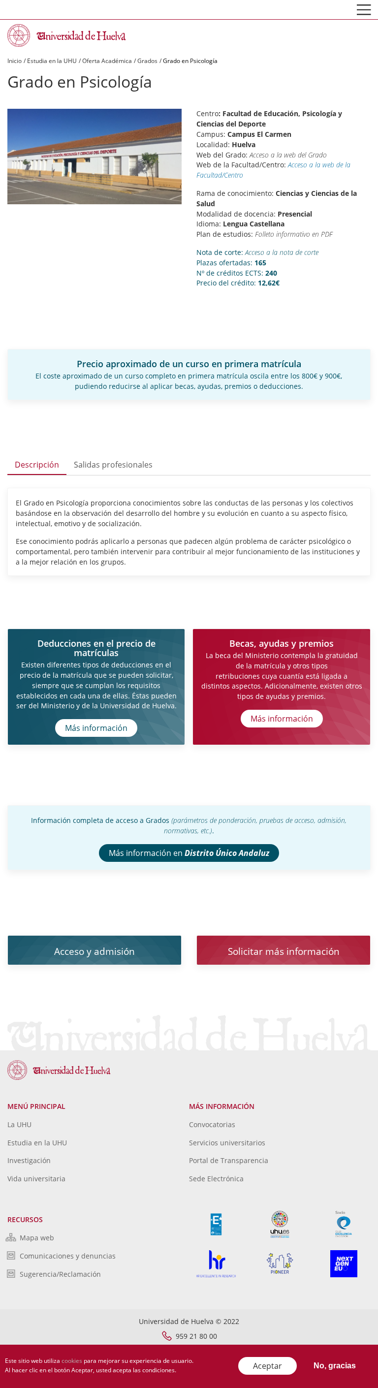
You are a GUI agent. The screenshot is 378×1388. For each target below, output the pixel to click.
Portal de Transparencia (228, 1160)
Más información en (189, 853)
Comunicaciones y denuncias (68, 1256)
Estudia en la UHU (52, 61)
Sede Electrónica (216, 1178)
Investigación (29, 1160)
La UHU (19, 1124)
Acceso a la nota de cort (280, 252)
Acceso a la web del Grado (288, 154)
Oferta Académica (107, 61)
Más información (96, 728)
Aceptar (267, 1365)
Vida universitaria (36, 1178)
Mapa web (37, 1237)
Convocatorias (212, 1124)
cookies (72, 1360)
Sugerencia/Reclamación (60, 1274)
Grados (147, 61)
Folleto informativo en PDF (294, 234)
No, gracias (335, 1365)
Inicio (14, 61)
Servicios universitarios (227, 1142)
